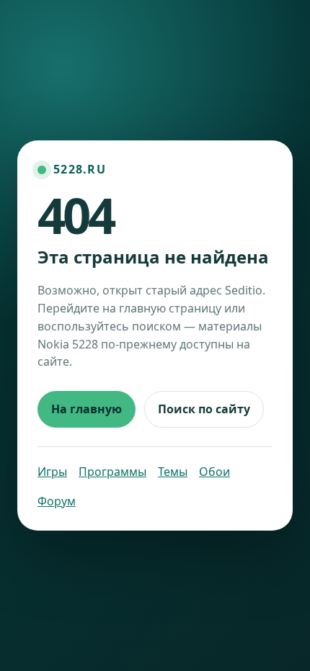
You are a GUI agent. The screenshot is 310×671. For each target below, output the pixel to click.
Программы (112, 471)
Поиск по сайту (204, 409)
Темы (172, 471)
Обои (214, 471)
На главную (86, 409)
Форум (56, 501)
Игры (52, 471)
